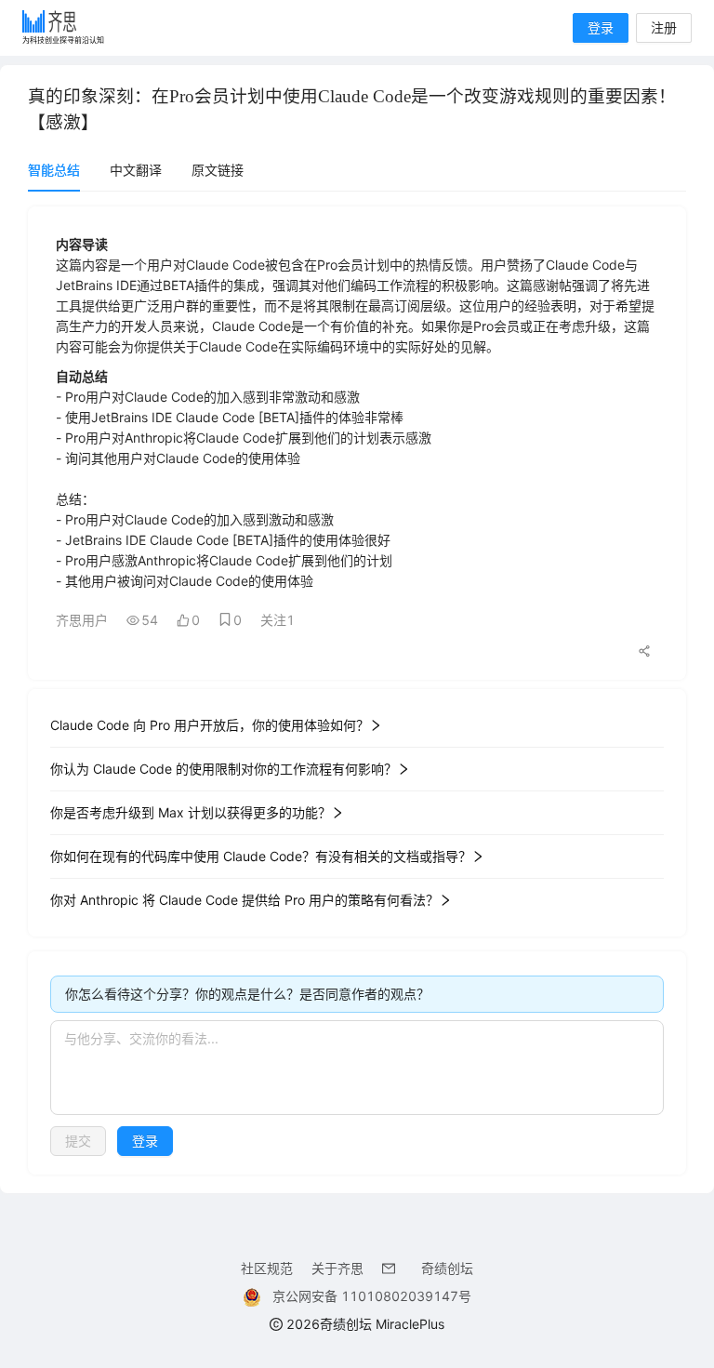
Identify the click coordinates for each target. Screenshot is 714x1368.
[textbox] (357, 1067)
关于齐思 (337, 1268)
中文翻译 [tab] (136, 170)
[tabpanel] (357, 690)
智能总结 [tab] (54, 170)
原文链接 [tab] (218, 170)
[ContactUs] (392, 1268)
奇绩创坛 (447, 1268)
